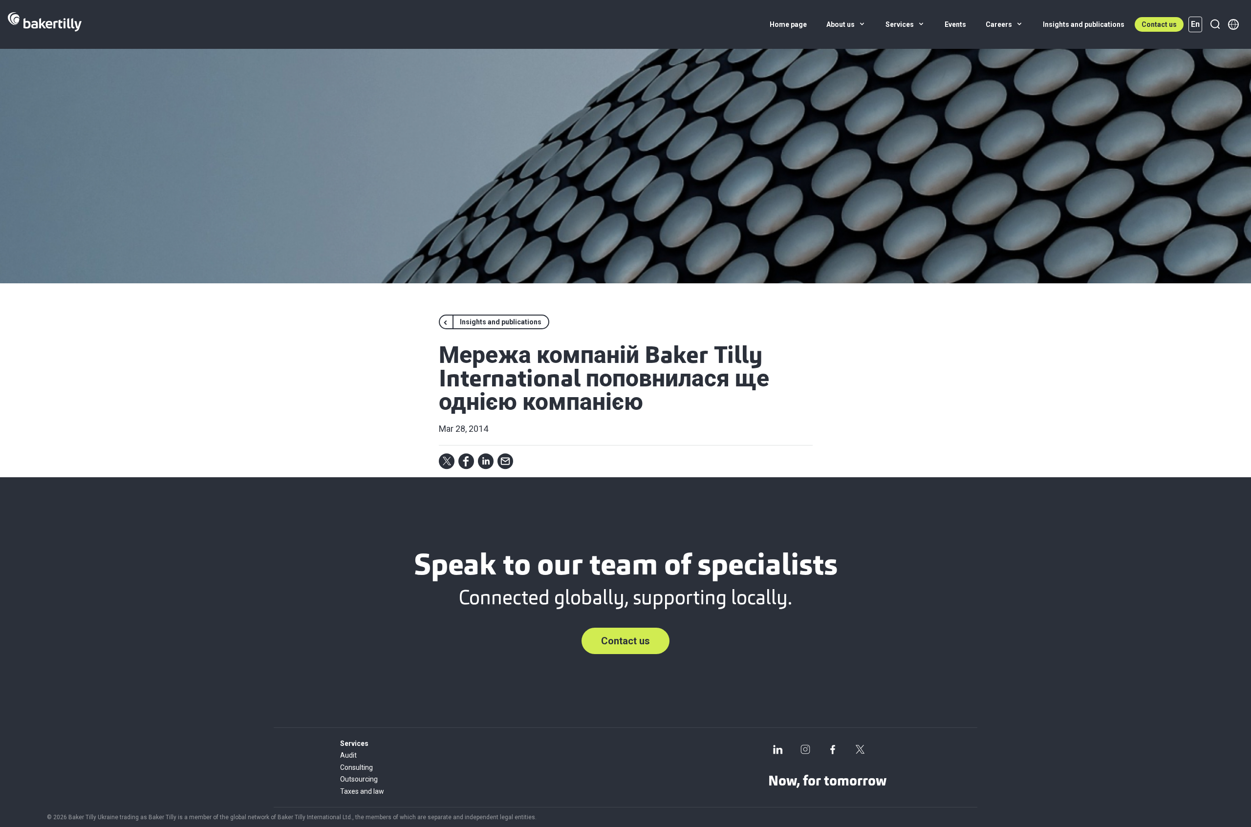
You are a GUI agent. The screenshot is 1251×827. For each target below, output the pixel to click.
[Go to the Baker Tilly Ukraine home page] (45, 24)
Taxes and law (362, 791)
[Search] (1215, 24)
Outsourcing (359, 779)
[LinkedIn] (778, 749)
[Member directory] (1233, 24)
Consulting (356, 767)
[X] (860, 749)
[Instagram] (805, 749)
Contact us (1159, 24)
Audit (348, 755)
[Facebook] (832, 749)
